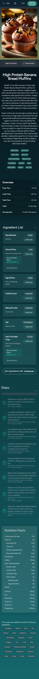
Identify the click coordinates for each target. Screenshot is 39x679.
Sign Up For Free (32, 3)
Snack (29, 163)
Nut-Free (28, 167)
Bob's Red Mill (11, 262)
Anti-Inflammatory (14, 159)
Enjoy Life (10, 355)
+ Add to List (28, 239)
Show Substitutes (12, 268)
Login (23, 3)
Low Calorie (24, 150)
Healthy (20, 167)
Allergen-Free (26, 159)
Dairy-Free (25, 154)
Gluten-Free (14, 154)
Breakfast (21, 163)
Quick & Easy (11, 167)
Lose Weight (11, 163)
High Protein (14, 150)
